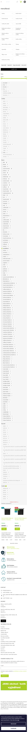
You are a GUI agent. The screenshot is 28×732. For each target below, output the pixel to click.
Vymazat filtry (13, 502)
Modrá (5, 164)
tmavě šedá (7, 189)
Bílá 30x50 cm (7, 279)
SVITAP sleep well (8, 144)
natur (5, 264)
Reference (3, 651)
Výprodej (6, 91)
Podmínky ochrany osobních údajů (8, 641)
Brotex (5, 111)
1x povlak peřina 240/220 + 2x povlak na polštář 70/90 (14, 456)
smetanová (6, 242)
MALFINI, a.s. (6, 130)
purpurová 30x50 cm (8, 291)
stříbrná (6, 187)
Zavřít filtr (14, 69)
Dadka (5, 490)
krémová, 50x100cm (8, 326)
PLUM (5, 408)
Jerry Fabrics (7, 128)
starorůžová (6, 228)
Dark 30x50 (6, 387)
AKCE (5, 101)
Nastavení (13, 724)
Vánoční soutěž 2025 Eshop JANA (8, 652)
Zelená (5, 166)
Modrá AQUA (6, 414)
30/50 (5, 453)
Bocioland (6, 109)
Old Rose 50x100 (7, 393)
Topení (2, 640)
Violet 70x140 (7, 373)
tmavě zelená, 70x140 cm (9, 350)
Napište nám (3, 630)
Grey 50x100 (6, 377)
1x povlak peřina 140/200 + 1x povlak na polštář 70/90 (14, 459)
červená (6, 174)
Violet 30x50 (6, 369)
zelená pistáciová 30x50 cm (10, 283)
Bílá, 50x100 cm (7, 361)
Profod (5, 140)
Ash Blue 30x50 (7, 381)
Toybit (5, 148)
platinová (6, 269)
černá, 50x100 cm (7, 318)
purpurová (6, 185)
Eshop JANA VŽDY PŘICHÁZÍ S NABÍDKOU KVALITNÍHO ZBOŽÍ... (15, 595)
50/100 (5, 432)
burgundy (6, 203)
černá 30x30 (6, 400)
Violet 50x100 (7, 371)
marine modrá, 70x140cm (9, 330)
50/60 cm (6, 482)
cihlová (5, 256)
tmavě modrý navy (8, 238)
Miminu (5, 134)
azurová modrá (7, 168)
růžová (5, 250)
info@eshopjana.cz (7, 590)
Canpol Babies (7, 113)
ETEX (5, 122)
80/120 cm (6, 442)
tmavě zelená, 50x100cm (9, 348)
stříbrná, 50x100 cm (8, 340)
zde (18, 720)
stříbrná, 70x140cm (8, 342)
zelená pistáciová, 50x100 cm (10, 355)
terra (5, 217)
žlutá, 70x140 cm (7, 357)
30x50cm (6, 472)
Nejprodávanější (16, 65)
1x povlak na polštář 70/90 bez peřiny (12, 468)
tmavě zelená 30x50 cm (9, 285)
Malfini (5, 496)
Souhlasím (13, 728)
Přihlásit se (5, 676)
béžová (6, 170)
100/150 (5, 444)
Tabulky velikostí (4, 632)
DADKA (5, 118)
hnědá (5, 275)
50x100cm (6, 474)
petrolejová (6, 240)
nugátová (6, 262)
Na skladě (6, 83)
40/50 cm (6, 436)
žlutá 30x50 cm (7, 281)
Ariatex (5, 105)
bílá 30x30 (6, 397)
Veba (5, 152)
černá (5, 172)
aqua (5, 273)
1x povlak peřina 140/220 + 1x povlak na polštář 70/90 (14, 447)
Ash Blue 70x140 (7, 385)
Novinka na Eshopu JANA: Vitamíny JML (9, 615)
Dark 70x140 (6, 391)
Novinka (5, 87)
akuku (5, 103)
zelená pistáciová (8, 193)
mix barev (6, 252)
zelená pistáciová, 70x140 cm (10, 352)
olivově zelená (7, 260)
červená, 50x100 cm (8, 322)
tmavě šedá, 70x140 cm (9, 346)
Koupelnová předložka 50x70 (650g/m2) (12, 480)
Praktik (5, 138)
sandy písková (7, 254)
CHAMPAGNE (6, 412)
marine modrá (7, 181)
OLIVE (5, 406)
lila (4, 230)
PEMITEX (6, 136)
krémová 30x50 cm (8, 297)
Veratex (5, 156)
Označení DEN (4, 634)
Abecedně (24, 65)
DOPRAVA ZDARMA (8, 93)
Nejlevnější (3, 65)
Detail (4, 529)
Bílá (5, 162)
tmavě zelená (7, 191)
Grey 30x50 (6, 375)
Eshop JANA (6, 120)
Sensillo (5, 142)
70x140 (5, 478)
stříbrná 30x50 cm (8, 289)
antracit (5, 246)
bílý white (6, 232)
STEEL (5, 410)
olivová (5, 209)
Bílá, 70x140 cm (7, 363)
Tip (4, 89)
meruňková (6, 248)
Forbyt (5, 126)
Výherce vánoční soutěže (6, 604)
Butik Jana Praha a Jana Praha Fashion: (9, 654)
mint (5, 205)
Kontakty (3, 627)
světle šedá (6, 207)
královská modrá (7, 258)
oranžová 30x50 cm (8, 293)
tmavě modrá (7, 199)
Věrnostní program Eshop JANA (7, 643)
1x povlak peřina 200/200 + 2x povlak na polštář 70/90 (14, 463)
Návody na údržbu (4, 636)
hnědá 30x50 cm (7, 305)
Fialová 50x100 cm (8, 418)
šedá (5, 213)
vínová (5, 211)
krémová (6, 179)
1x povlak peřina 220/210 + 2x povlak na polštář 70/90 (14, 450)
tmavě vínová (7, 226)
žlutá (5, 195)
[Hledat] (17, 1)
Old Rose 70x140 (7, 395)
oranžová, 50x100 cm (8, 332)
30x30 (5, 470)
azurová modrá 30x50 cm (9, 277)
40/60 (5, 426)
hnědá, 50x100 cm (8, 310)
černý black (6, 236)
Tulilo (5, 150)
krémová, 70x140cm (8, 324)
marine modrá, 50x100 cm (9, 328)
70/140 (5, 434)
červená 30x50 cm (8, 299)
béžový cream (7, 234)
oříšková (6, 244)
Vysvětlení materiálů (5, 638)
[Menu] (24, 1)
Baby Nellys (6, 107)
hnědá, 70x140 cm (8, 307)
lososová (6, 201)
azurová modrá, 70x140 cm (9, 367)
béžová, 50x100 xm (8, 312)
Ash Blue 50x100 (7, 383)
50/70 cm (6, 438)
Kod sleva (6, 95)
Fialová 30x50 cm (7, 416)
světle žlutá (6, 224)
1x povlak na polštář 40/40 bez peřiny (12, 466)
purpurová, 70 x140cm (8, 336)
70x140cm (6, 476)
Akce (5, 85)
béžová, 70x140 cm (8, 314)
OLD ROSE (6, 402)
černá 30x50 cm (7, 301)
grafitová (6, 271)
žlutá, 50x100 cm (7, 359)
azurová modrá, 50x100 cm (9, 365)
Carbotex (6, 115)
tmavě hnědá (7, 222)
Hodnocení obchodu (5, 628)
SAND (5, 404)
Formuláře (3, 647)
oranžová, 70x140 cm (8, 334)
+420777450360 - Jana (7, 598)
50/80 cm (6, 428)
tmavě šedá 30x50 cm (8, 287)
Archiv (3, 621)
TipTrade (6, 146)
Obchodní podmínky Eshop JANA (8, 645)
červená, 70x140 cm (8, 320)
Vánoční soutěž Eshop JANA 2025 (8, 609)
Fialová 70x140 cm (8, 420)
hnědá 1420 (6, 177)
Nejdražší (10, 65)
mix (4, 197)
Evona (5, 124)
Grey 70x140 (6, 379)
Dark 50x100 (6, 389)
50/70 (5, 430)
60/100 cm (6, 440)
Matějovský (6, 132)
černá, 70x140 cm (7, 316)
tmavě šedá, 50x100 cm (9, 344)
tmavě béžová (7, 215)
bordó (5, 267)
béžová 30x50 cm (7, 303)
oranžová (6, 183)
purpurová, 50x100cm (8, 338)
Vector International (8, 154)
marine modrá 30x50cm (9, 295)
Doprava (2, 649)
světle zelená (7, 220)
